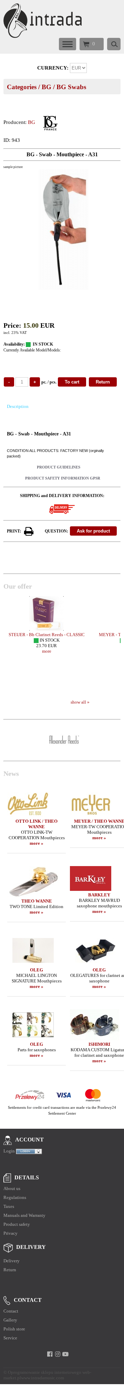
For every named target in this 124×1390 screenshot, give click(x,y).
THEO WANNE (36, 901)
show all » (80, 702)
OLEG (36, 969)
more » (36, 843)
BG (46, 87)
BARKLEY (99, 894)
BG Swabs (71, 87)
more (46, 651)
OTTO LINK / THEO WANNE (37, 824)
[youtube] (66, 1354)
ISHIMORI (99, 1044)
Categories (22, 87)
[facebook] (50, 1354)
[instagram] (58, 1354)
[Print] (28, 531)
